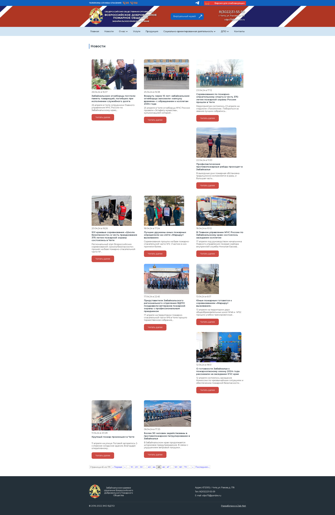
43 (149, 467)
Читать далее (103, 117)
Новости (109, 31)
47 (168, 467)
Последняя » (202, 467)
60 (180, 467)
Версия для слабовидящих (229, 3)
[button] (123, 31)
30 (141, 467)
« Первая (117, 467)
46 (163, 467)
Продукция (152, 31)
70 (185, 467)
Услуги (136, 31)
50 (176, 467)
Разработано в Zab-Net (233, 506)
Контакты (239, 31)
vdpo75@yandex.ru (234, 19)
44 (154, 467)
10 (132, 467)
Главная (94, 31)
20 (136, 467)
